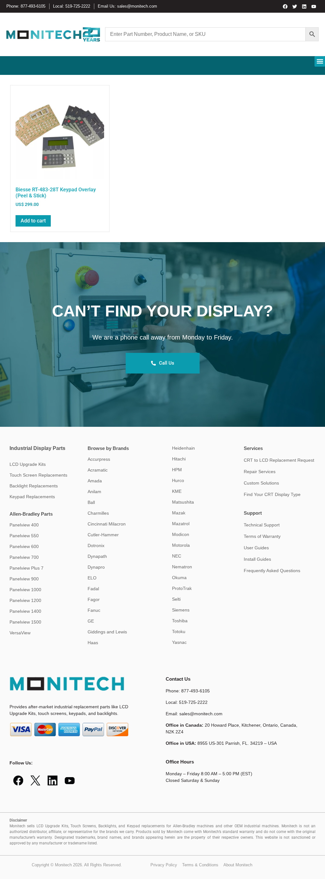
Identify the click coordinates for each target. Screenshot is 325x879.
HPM (177, 469)
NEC (176, 555)
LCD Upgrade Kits (28, 464)
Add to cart (33, 221)
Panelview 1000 (25, 589)
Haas (93, 642)
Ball (91, 502)
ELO (92, 577)
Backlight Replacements (34, 485)
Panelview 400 (24, 524)
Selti (176, 599)
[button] (320, 61)
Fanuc (94, 610)
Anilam (94, 491)
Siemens (180, 609)
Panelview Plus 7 (26, 568)
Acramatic (98, 470)
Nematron (182, 566)
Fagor (94, 599)
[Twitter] (295, 6)
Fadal (93, 588)
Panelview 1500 (25, 622)
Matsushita (183, 502)
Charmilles (98, 513)
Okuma (179, 577)
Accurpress (99, 459)
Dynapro (96, 567)
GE (91, 621)
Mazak (178, 512)
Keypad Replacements (32, 496)
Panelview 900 (24, 578)
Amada (95, 480)
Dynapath (97, 556)
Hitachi (179, 458)
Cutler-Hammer (103, 534)
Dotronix (96, 545)
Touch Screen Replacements (38, 475)
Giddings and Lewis (107, 631)
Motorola (181, 545)
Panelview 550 (24, 535)
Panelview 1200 (25, 600)
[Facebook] (285, 6)
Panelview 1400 (25, 611)
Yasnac (179, 642)
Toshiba (180, 620)
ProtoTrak (182, 588)
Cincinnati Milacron (107, 523)
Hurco (178, 480)
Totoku (178, 631)
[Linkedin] (304, 6)
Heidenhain (183, 448)
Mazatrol (180, 523)
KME (177, 491)
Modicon (180, 534)
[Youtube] (314, 6)
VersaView (20, 632)
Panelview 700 (24, 557)
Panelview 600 (24, 546)
